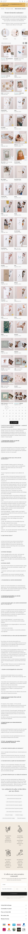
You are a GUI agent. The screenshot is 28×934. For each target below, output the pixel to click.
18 (9, 413)
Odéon (2, 334)
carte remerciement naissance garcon (14, 801)
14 (22, 410)
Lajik (15, 368)
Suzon (15, 196)
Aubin (15, 75)
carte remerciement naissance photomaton (14, 795)
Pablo (2, 213)
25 (6, 416)
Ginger (15, 213)
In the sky (8, 75)
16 (3, 413)
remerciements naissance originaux (9, 503)
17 (6, 413)
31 (25, 416)
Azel (15, 127)
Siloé (2, 386)
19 (12, 413)
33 (12, 418)
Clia (15, 248)
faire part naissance (21, 818)
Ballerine (16, 144)
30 (22, 416)
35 (19, 418)
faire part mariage (9, 814)
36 (22, 418)
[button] (27, 5)
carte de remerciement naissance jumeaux (14, 808)
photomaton (5, 574)
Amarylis (3, 265)
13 (19, 410)
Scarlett (16, 386)
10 (9, 410)
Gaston (2, 282)
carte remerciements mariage (9, 818)
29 (19, 416)
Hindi (2, 93)
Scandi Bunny (4, 248)
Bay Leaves (3, 162)
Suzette (2, 368)
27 (12, 416)
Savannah (16, 58)
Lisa (2, 144)
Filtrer (15, 422)
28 (16, 416)
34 (16, 418)
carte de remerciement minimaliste (15, 529)
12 (16, 410)
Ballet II (2, 351)
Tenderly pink (3, 196)
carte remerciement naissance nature (14, 811)
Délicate (16, 282)
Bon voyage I (3, 179)
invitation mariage (19, 814)
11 (12, 410)
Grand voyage (17, 162)
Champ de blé (4, 110)
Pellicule (21, 403)
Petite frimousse (4, 403)
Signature (16, 351)
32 (9, 418)
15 (25, 410)
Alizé (15, 110)
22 (22, 413)
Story (2, 231)
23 (25, 413)
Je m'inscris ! (14, 893)
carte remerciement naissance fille (14, 798)
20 (16, 413)
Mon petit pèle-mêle (10, 58)
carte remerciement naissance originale (14, 805)
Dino (15, 265)
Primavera (3, 300)
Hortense (16, 334)
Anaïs (2, 317)
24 (3, 416)
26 (9, 416)
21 (19, 413)
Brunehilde (3, 127)
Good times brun (17, 179)
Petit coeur (21, 93)
